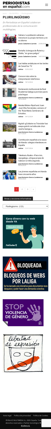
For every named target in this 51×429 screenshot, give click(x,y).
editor (20, 69)
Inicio (5, 13)
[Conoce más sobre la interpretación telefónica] (9, 79)
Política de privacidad (22, 415)
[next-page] (33, 189)
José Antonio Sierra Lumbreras (30, 98)
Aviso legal (7, 415)
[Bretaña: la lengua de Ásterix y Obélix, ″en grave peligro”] (9, 54)
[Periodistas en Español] (16, 4)
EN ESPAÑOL (14, 13)
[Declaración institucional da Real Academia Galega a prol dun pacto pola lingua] (9, 92)
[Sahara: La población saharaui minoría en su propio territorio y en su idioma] (9, 38)
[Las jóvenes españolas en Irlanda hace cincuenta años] (9, 175)
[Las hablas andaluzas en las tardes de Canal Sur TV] (9, 66)
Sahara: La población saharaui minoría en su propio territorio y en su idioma (33, 38)
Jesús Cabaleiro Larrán (27, 44)
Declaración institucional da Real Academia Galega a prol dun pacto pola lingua (33, 92)
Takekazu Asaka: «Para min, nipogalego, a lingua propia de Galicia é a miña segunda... (31, 158)
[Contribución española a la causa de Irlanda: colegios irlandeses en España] (9, 143)
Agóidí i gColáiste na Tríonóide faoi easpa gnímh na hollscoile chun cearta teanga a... (33, 126)
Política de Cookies (40, 415)
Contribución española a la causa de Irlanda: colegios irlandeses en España (32, 142)
